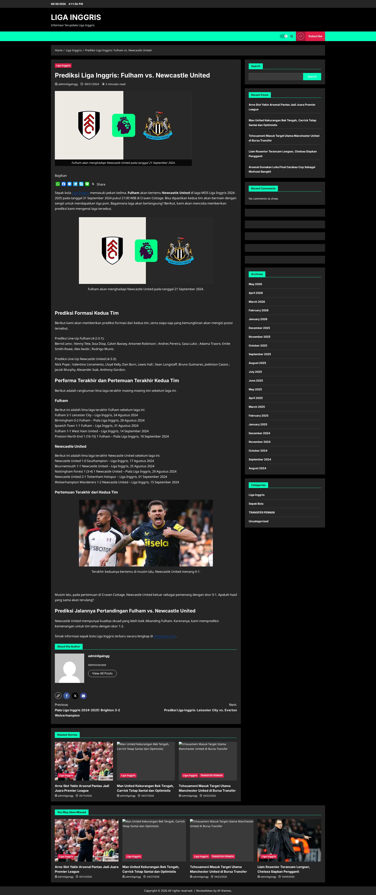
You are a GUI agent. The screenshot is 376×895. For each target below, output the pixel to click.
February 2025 (258, 415)
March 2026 (257, 301)
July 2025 (255, 371)
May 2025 (255, 389)
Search (255, 66)
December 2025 (259, 328)
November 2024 (259, 441)
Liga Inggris (63, 65)
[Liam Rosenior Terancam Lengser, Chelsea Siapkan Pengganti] (289, 840)
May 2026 (255, 284)
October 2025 (258, 345)
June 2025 (256, 380)
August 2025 (257, 363)
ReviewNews (204, 890)
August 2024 (257, 468)
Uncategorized (258, 521)
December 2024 (259, 433)
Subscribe (315, 36)
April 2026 (256, 292)
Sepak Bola (256, 503)
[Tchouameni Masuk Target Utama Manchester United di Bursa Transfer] (208, 761)
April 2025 (256, 398)
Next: (200, 707)
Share (101, 184)
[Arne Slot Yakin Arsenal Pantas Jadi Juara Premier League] (84, 761)
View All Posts (102, 673)
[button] (291, 36)
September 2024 (260, 459)
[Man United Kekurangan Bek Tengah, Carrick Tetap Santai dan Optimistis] (146, 761)
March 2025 (257, 406)
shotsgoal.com (165, 636)
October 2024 (258, 450)
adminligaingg (68, 84)
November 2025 (259, 336)
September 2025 (260, 354)
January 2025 (258, 424)
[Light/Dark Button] (283, 36)
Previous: (87, 710)
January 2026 (258, 319)
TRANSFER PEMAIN (212, 775)
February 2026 (258, 310)
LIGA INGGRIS (76, 17)
